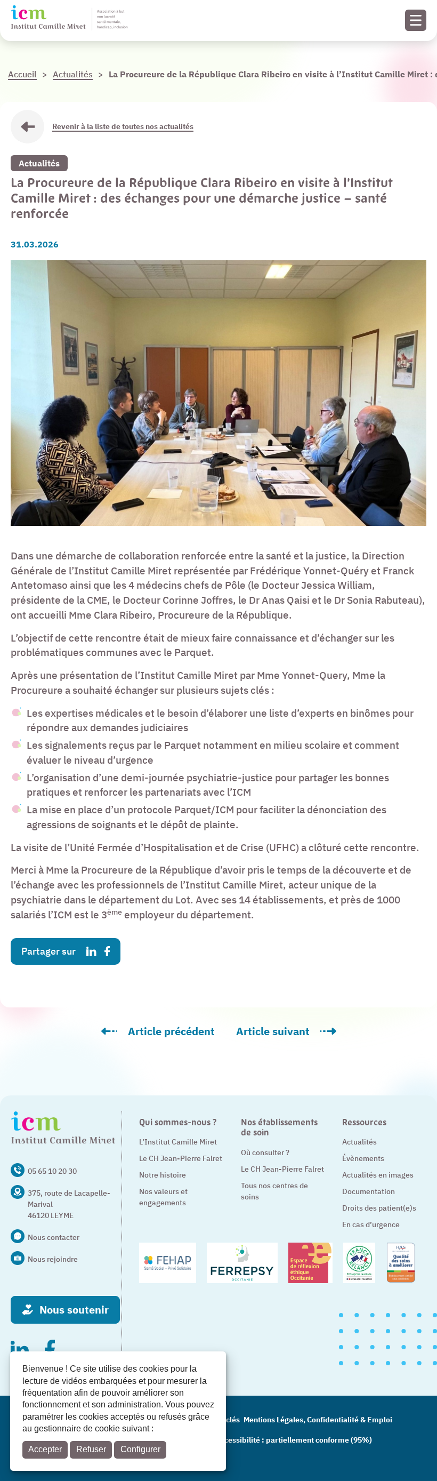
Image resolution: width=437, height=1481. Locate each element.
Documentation (368, 1191)
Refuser (91, 1449)
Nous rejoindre (53, 1259)
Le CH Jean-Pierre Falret (180, 1158)
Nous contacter (53, 1237)
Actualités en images (378, 1175)
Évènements (363, 1158)
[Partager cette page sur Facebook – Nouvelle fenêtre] (107, 951)
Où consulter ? (265, 1152)
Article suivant (291, 1035)
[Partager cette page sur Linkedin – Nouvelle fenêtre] (91, 952)
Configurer (140, 1449)
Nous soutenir (74, 1309)
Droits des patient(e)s (379, 1208)
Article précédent (163, 1035)
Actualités (39, 163)
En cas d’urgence (371, 1224)
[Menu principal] (415, 20)
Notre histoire (162, 1175)
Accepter (45, 1449)
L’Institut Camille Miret (178, 1142)
